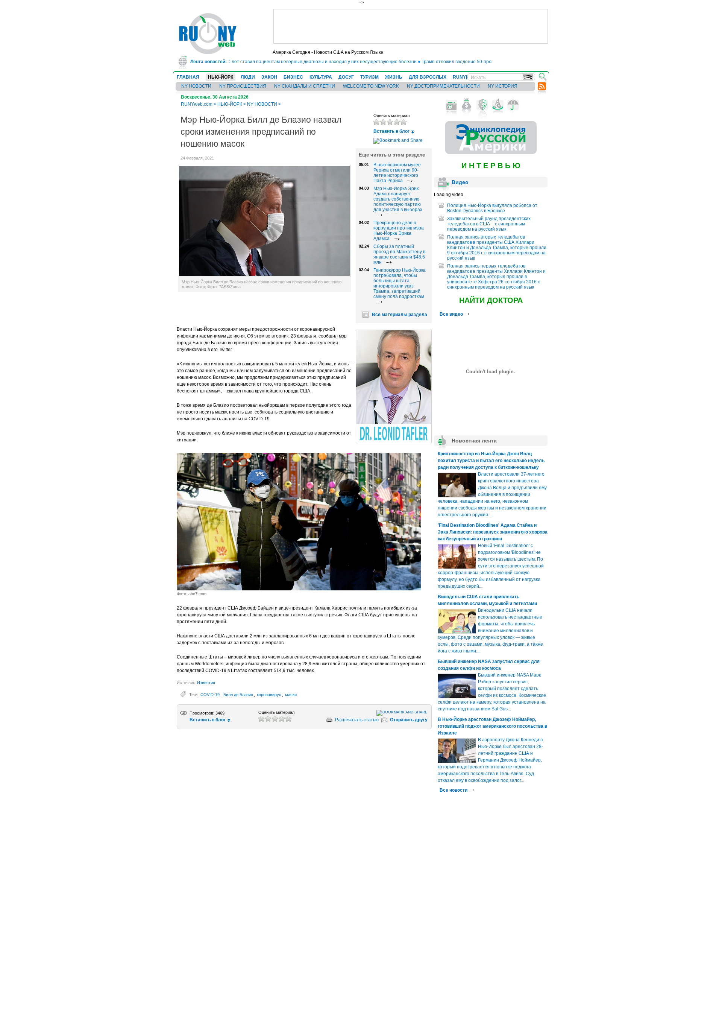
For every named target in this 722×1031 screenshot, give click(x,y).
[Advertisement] (411, 26)
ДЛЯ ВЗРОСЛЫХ (427, 77)
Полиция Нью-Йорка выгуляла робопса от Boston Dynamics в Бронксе (492, 208)
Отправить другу (409, 719)
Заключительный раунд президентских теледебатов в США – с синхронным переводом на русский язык (489, 224)
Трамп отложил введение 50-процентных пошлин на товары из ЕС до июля (486, 61)
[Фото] (451, 105)
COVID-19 (210, 694)
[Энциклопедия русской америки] (491, 152)
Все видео (452, 314)
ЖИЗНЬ (393, 77)
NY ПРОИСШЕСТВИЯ (242, 86)
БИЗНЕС (293, 77)
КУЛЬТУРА (320, 77)
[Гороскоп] (498, 105)
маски (291, 694)
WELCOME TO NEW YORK (371, 86)
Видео (460, 182)
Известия (206, 682)
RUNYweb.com (196, 104)
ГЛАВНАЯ (188, 77)
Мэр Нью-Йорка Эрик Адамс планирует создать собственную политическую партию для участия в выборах (397, 199)
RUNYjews (464, 77)
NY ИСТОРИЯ (502, 86)
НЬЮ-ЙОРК (220, 77)
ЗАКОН (269, 77)
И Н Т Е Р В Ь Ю (490, 165)
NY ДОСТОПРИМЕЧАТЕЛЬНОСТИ (443, 86)
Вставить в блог (391, 131)
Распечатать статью (357, 719)
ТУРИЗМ (369, 77)
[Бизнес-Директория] (467, 105)
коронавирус (269, 694)
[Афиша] (482, 105)
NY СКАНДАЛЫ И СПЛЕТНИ (304, 86)
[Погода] (513, 105)
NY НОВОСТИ (196, 86)
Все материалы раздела (399, 314)
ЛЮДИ (248, 77)
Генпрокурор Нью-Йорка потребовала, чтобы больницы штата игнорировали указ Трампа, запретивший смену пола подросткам (399, 283)
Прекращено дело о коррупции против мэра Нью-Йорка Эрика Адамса (398, 230)
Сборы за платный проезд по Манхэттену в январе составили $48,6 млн (399, 254)
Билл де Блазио (238, 694)
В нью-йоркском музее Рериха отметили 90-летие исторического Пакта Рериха (397, 172)
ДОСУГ (346, 77)
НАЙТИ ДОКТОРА (491, 300)
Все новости (454, 790)
